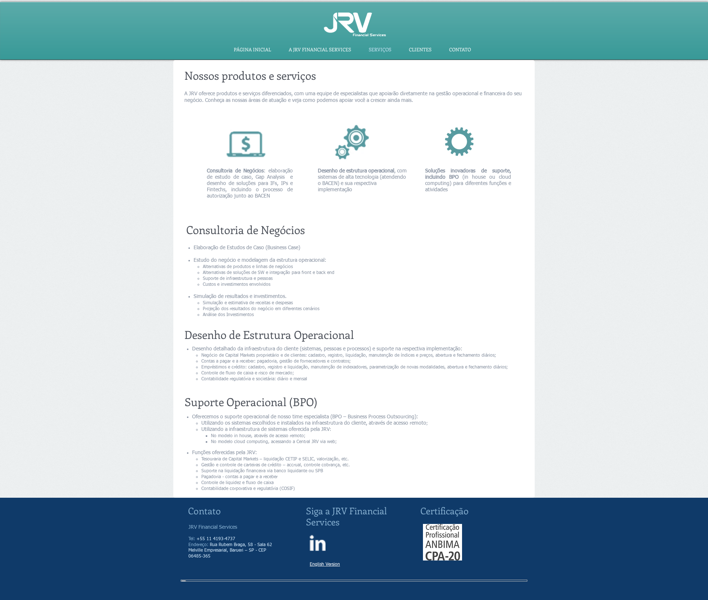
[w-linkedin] (318, 543)
